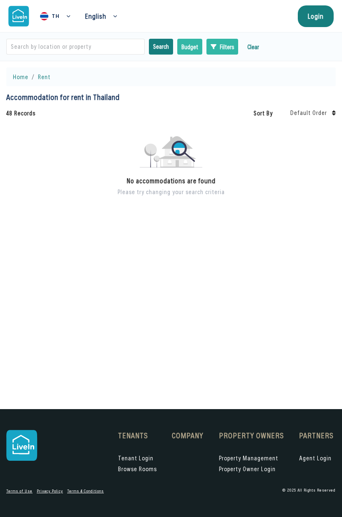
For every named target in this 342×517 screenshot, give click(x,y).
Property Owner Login (247, 469)
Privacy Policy (50, 491)
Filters (227, 46)
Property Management (248, 458)
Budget (189, 46)
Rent (44, 76)
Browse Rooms (137, 469)
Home (20, 76)
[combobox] (12, 46)
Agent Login (315, 458)
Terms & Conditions (85, 491)
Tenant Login (135, 458)
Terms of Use (19, 491)
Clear (253, 46)
